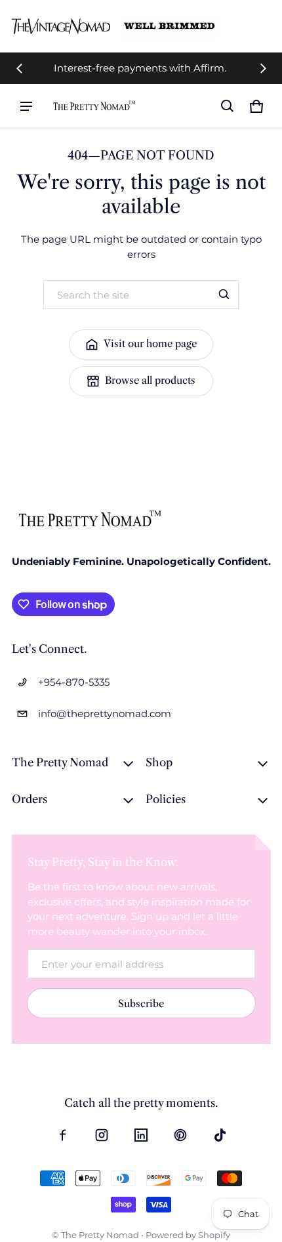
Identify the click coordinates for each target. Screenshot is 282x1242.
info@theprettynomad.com (104, 713)
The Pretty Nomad (60, 762)
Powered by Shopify (188, 1235)
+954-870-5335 (74, 682)
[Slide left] (20, 68)
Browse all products (150, 380)
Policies (166, 799)
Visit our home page (150, 343)
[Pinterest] (180, 1135)
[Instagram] (101, 1135)
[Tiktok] (219, 1135)
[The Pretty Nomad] (94, 106)
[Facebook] (62, 1135)
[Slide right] (263, 68)
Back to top (38, 439)
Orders (29, 799)
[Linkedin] (141, 1135)
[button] (227, 106)
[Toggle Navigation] (26, 106)
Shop (159, 762)
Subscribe (141, 1003)
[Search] (224, 294)
